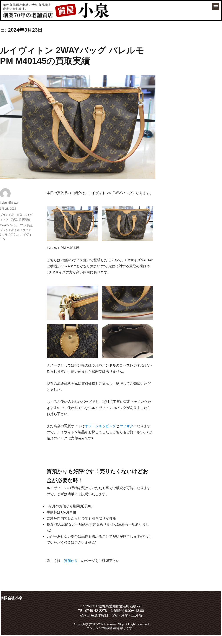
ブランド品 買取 (11, 214)
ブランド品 (25, 225)
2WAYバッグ (8, 225)
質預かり (71, 561)
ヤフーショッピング (100, 426)
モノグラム (12, 234)
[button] (215, 6)
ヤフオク (126, 426)
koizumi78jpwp (9, 202)
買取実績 (24, 219)
